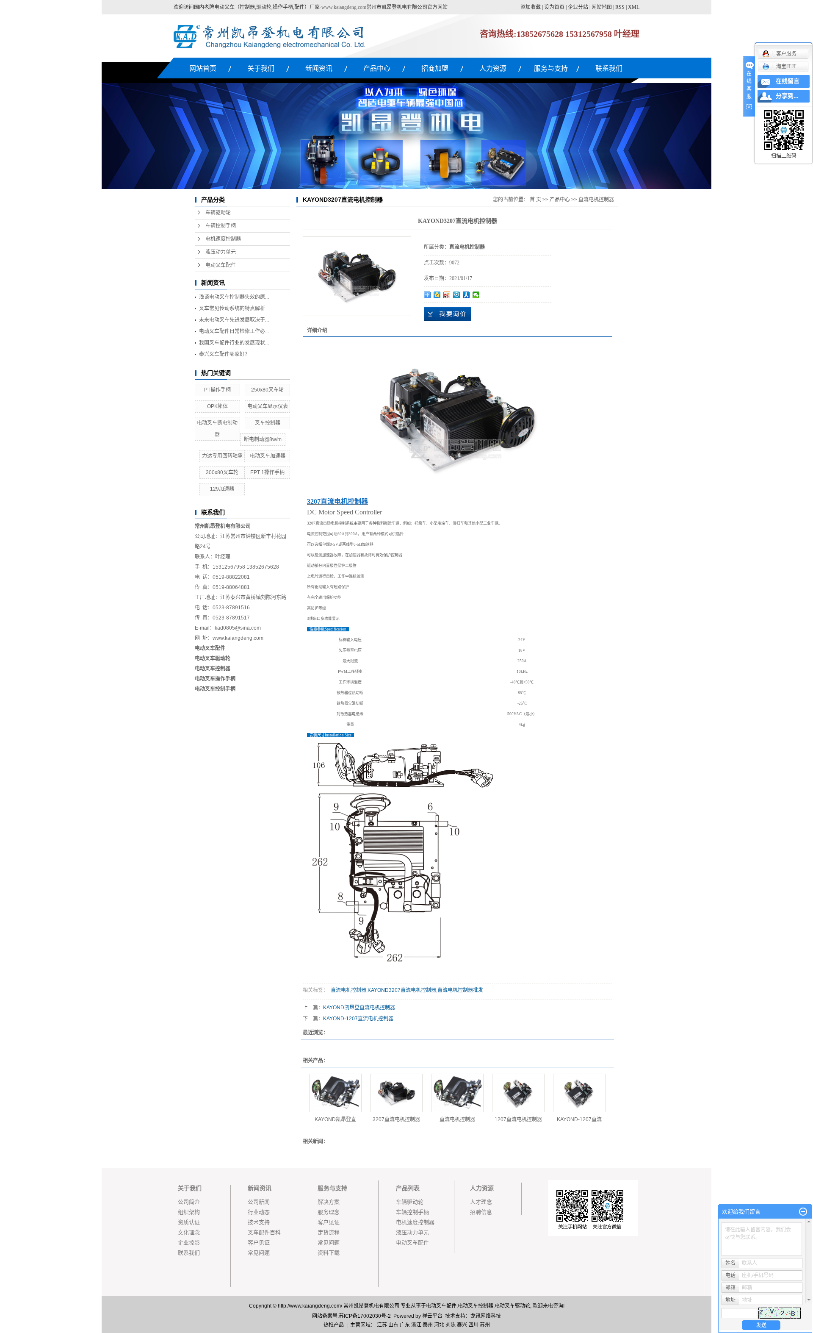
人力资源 (492, 68)
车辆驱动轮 (218, 213)
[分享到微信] (476, 295)
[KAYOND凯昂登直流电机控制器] (335, 1093)
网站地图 (602, 7)
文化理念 (189, 1232)
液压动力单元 (220, 252)
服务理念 (329, 1212)
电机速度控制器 (223, 239)
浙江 (416, 1325)
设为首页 (554, 7)
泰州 (428, 1325)
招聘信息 (481, 1212)
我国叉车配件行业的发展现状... (234, 343)
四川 (473, 1325)
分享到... (787, 96)
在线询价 (447, 314)
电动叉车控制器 (212, 669)
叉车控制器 (267, 423)
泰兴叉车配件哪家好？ (224, 354)
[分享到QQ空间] (437, 295)
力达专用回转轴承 (222, 456)
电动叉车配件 (220, 265)
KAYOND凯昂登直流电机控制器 (359, 1008)
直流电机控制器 (596, 200)
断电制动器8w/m (263, 439)
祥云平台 (432, 1316)
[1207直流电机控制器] (518, 1093)
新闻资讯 (318, 68)
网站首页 (202, 68)
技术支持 (259, 1222)
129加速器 (222, 489)
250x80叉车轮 (267, 390)
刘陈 (450, 1325)
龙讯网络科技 (485, 1316)
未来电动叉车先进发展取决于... (234, 320)
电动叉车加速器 (267, 456)
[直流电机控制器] (457, 1093)
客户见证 (259, 1242)
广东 (405, 1325)
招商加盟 (434, 68)
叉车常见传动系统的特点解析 (232, 308)
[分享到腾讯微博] (456, 295)
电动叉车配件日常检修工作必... (234, 331)
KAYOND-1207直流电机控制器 (358, 1019)
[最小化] (803, 1212)
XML (633, 7)
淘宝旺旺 (786, 66)
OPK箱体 (217, 406)
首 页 (535, 200)
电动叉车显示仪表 (267, 406)
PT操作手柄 (217, 390)
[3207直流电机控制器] (396, 1093)
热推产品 (334, 1325)
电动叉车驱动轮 (512, 1306)
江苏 (382, 1325)
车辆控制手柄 (220, 226)
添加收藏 (530, 7)
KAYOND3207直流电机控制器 (402, 990)
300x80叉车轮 (222, 472)
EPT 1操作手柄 (267, 472)
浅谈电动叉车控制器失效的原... (234, 297)
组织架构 (189, 1212)
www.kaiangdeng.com (343, 7)
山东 (393, 1325)
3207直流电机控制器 (396, 1119)
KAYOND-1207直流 (579, 1119)
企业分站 (578, 7)
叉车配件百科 (264, 1232)
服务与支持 (551, 68)
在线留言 (787, 81)
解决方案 (329, 1202)
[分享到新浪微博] (447, 295)
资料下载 (329, 1253)
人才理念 (481, 1202)
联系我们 (608, 68)
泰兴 (462, 1325)
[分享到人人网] (466, 295)
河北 (439, 1325)
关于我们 (260, 68)
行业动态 (259, 1212)
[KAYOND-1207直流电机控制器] (579, 1093)
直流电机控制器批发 (460, 990)
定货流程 (329, 1232)
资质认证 (189, 1222)
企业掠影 (189, 1242)
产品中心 (376, 68)
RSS (620, 7)
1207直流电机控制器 (518, 1119)
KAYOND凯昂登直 (335, 1119)
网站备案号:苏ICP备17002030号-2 (351, 1316)
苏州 (485, 1325)
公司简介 (189, 1202)
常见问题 (259, 1253)
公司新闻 (259, 1202)
